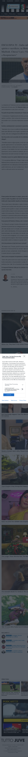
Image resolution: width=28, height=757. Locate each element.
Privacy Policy (22, 400)
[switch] (22, 389)
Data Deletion (5, 400)
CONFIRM (8, 394)
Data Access (14, 400)
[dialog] (14, 378)
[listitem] (14, 385)
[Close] (24, 356)
